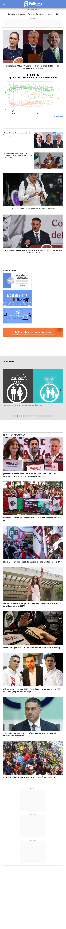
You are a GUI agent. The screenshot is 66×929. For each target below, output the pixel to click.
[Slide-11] (36, 416)
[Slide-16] (46, 416)
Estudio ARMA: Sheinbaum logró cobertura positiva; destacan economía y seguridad (17, 155)
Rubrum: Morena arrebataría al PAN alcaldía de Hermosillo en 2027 (32, 518)
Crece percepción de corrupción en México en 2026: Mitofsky (31, 647)
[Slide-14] (42, 416)
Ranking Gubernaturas (36, 14)
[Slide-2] (17, 416)
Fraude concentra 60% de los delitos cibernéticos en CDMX (33, 209)
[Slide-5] (23, 416)
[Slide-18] (50, 416)
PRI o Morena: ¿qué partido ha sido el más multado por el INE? (32, 561)
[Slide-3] (19, 416)
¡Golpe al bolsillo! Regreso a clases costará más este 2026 (30, 777)
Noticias (50, 14)
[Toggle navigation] (4, 4)
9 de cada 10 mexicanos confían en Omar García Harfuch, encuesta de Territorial (30, 734)
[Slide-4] (21, 416)
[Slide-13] (40, 416)
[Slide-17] (48, 416)
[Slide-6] (25, 416)
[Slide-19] (52, 416)
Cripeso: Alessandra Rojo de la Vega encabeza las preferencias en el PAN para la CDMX (32, 604)
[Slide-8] (29, 416)
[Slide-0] (13, 416)
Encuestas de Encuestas (16, 14)
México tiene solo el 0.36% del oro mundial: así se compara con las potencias (26, 405)
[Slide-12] (38, 416)
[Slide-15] (44, 416)
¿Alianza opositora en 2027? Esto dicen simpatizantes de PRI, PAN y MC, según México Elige (32, 690)
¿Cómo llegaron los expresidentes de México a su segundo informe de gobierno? (17, 135)
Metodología (58, 116)
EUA (57, 14)
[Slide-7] (27, 416)
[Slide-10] (34, 416)
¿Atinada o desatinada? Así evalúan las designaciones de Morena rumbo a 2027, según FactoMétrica (29, 474)
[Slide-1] (15, 416)
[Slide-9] (32, 416)
